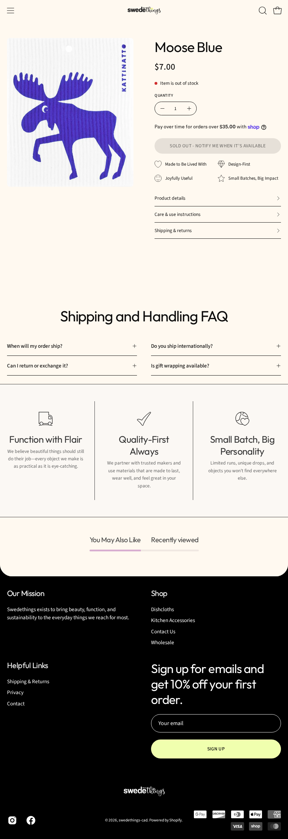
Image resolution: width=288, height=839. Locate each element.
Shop (159, 593)
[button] (262, 10)
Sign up (216, 748)
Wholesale (162, 642)
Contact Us (163, 631)
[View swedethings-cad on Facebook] (30, 820)
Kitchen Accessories (173, 620)
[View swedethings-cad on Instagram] (12, 820)
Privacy (15, 692)
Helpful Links (27, 665)
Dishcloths (162, 609)
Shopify (175, 820)
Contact (16, 703)
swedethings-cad (133, 820)
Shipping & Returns (28, 681)
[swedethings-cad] (144, 10)
